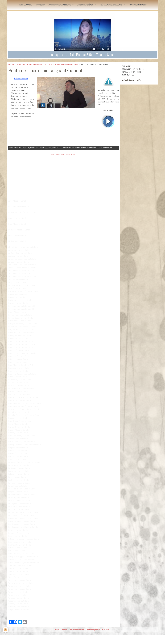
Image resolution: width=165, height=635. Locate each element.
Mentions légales (55, 154)
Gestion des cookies (76, 630)
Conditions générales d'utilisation (68, 154)
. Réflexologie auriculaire (111, 4)
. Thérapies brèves (85, 4)
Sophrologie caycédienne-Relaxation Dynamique (34, 64)
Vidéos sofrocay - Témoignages (66, 64)
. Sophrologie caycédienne (59, 4)
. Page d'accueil (25, 4)
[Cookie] (5, 630)
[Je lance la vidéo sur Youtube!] (108, 121)
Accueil (11, 64)
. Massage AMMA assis (138, 4)
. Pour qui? (40, 4)
